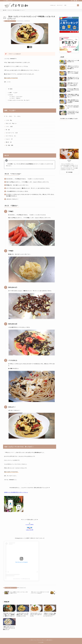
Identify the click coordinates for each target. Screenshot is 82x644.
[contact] (76, 0)
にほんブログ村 (29, 529)
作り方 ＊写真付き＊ (16, 98)
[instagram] (71, 0)
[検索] (78, 0)
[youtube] (75, 0)
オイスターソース (22, 587)
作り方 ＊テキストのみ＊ (17, 96)
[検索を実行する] (78, 5)
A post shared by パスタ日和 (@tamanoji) (21, 578)
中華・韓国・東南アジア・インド (10, 587)
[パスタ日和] (16, 5)
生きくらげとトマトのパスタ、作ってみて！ (20, 100)
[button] (28, 47)
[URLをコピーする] (31, 47)
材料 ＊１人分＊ (14, 92)
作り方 (11, 94)
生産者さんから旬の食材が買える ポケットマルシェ (16, 492)
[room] (73, 0)
